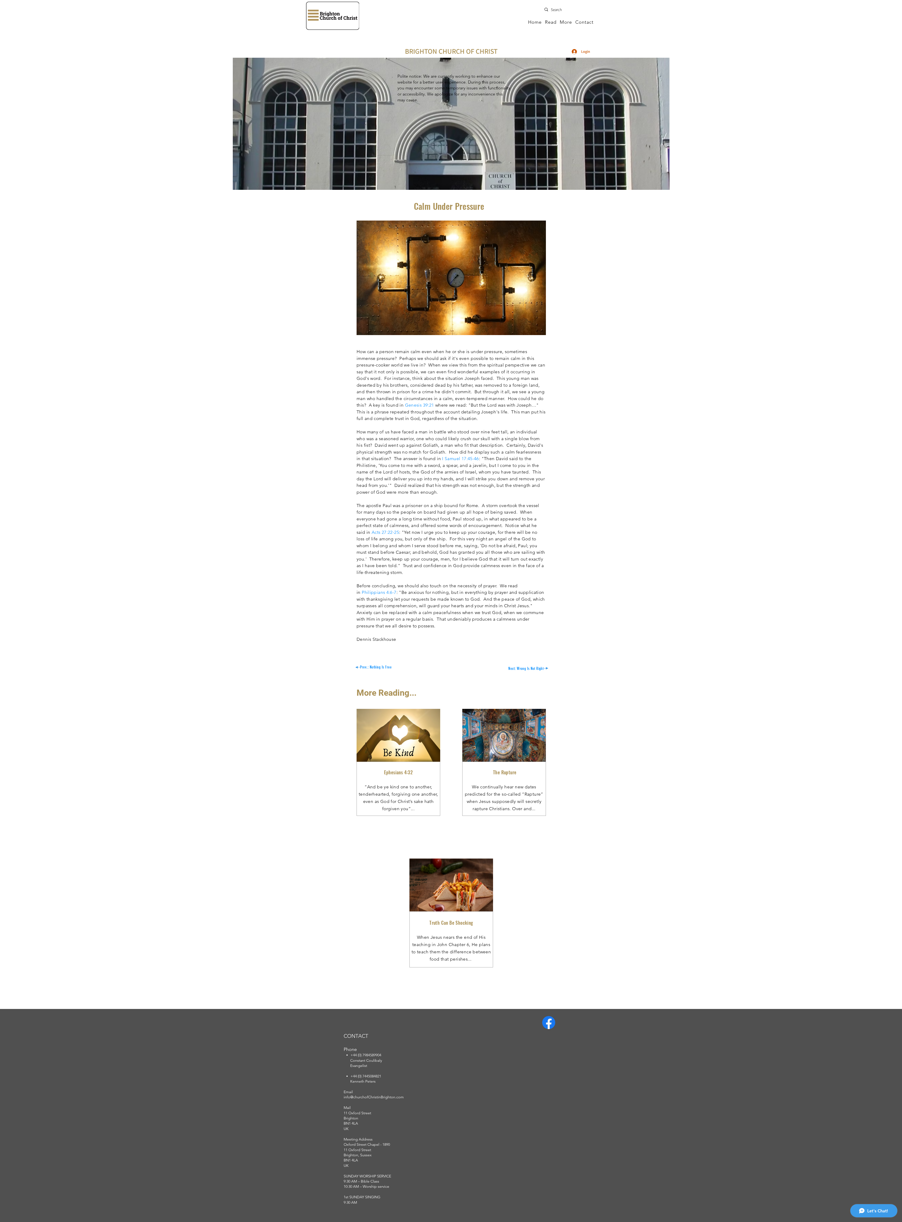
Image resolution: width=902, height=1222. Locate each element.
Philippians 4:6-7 (379, 592)
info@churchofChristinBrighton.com (374, 1097)
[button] (550, 22)
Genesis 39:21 (419, 405)
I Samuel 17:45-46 (460, 458)
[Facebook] (548, 1022)
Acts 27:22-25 (385, 532)
